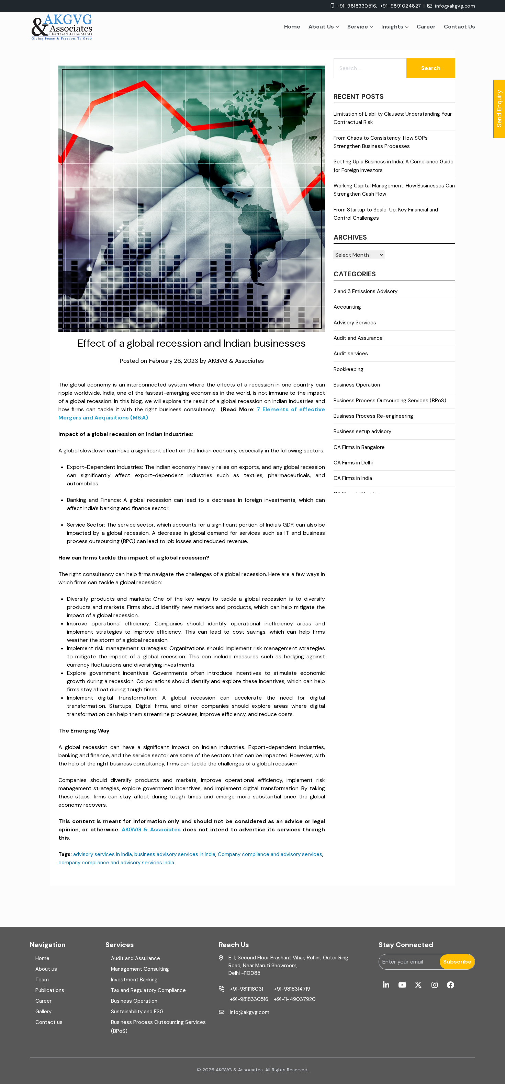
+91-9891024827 (400, 6)
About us (46, 969)
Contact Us (459, 26)
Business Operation (357, 384)
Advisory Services (355, 322)
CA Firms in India (353, 478)
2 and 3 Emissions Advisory (365, 291)
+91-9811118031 (246, 988)
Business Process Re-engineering (373, 416)
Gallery (43, 1011)
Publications (49, 990)
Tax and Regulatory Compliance (148, 990)
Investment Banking (134, 979)
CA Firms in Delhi (353, 462)
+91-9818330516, (357, 6)
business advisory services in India (174, 854)
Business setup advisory (362, 431)
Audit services (351, 353)
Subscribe (457, 961)
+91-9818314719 (292, 988)
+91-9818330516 (249, 999)
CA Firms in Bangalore (359, 447)
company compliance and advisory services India (116, 862)
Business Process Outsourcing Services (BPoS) (390, 400)
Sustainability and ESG (137, 1011)
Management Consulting (140, 969)
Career (426, 26)
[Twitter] (418, 985)
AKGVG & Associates (236, 361)
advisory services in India (102, 854)
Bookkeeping (348, 369)
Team (42, 979)
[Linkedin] (386, 985)
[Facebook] (451, 985)
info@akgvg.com (455, 6)
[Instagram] (434, 985)
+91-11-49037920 (295, 999)
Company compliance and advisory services (270, 854)
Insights (392, 26)
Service (357, 26)
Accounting (347, 306)
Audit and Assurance (358, 338)
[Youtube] (402, 985)
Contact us (49, 1022)
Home (292, 26)
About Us (321, 26)
